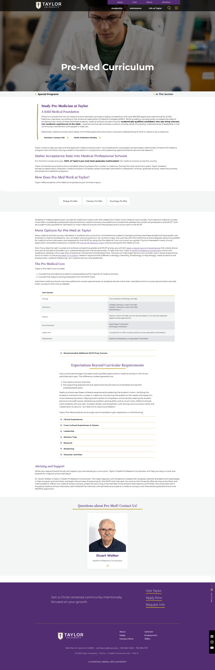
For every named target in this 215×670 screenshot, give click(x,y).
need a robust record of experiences (143, 248)
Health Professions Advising (85, 138)
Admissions (135, 8)
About (149, 2)
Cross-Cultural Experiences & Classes (81, 425)
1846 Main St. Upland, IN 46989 (79, 648)
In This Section (164, 94)
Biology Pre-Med (70, 201)
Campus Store (126, 639)
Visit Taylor (154, 591)
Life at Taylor (155, 8)
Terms (102, 653)
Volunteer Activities (73, 455)
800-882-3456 (126, 648)
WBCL (147, 639)
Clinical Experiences (73, 419)
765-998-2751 (142, 648)
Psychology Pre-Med (118, 201)
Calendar (148, 632)
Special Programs (48, 94)
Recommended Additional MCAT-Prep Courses (85, 353)
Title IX (135, 653)
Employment (150, 635)
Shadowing (69, 449)
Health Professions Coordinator (146, 250)
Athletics (166, 2)
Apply (120, 2)
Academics (116, 8)
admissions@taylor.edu (107, 648)
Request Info (155, 604)
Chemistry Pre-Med (94, 201)
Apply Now (154, 597)
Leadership (69, 431)
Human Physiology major (92, 243)
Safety (122, 635)
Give (134, 2)
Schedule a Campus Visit (54, 138)
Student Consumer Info (119, 653)
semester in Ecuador (67, 255)
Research (68, 443)
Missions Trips (70, 437)
